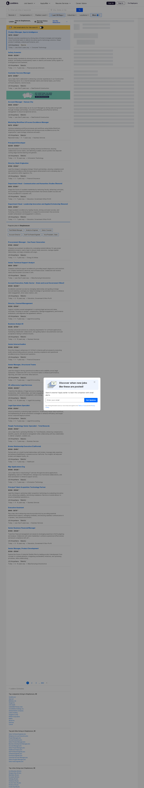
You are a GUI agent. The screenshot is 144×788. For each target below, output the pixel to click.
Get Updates (91, 400)
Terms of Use (82, 405)
